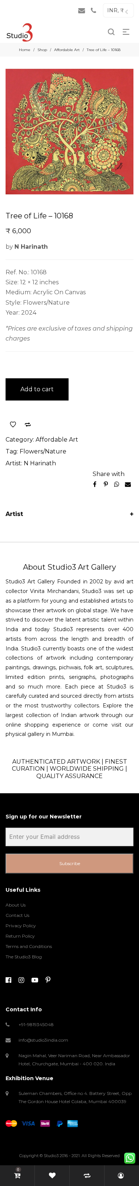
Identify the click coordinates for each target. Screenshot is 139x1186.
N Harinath (40, 463)
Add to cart (37, 389)
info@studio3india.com (43, 1040)
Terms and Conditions (29, 946)
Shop (42, 49)
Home (24, 49)
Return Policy (20, 936)
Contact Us (17, 915)
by (27, 246)
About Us (16, 905)
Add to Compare (27, 424)
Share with (109, 474)
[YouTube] (35, 980)
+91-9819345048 (36, 1024)
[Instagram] (21, 980)
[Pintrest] (48, 980)
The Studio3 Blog (24, 956)
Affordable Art (67, 49)
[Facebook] (8, 980)
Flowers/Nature (43, 451)
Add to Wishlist (13, 424)
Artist (14, 513)
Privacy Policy (21, 925)
